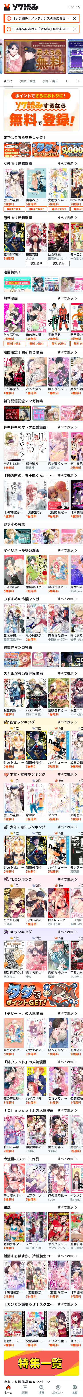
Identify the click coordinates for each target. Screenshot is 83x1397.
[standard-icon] (74, 18)
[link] (46, 149)
